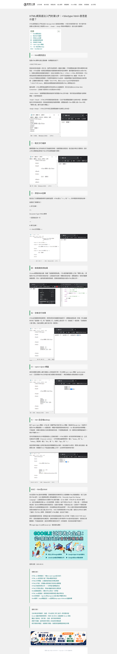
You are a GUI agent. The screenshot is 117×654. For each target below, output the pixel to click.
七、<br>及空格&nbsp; (37, 47)
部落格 (80, 4)
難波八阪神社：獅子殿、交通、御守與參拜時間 (46, 618)
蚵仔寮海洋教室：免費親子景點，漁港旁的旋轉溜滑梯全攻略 (50, 623)
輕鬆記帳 (53, 4)
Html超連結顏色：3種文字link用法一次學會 (45, 591)
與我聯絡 (86, 4)
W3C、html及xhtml (36, 49)
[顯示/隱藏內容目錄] (58, 31)
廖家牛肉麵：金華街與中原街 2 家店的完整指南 (46, 621)
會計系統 (46, 4)
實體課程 (66, 4)
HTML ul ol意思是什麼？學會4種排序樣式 (44, 578)
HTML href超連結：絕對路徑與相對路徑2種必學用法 (48, 593)
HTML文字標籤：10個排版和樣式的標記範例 (45, 581)
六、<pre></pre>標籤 (37, 44)
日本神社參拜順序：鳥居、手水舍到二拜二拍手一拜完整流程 (50, 613)
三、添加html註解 (35, 38)
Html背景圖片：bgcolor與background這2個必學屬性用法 (49, 596)
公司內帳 (39, 4)
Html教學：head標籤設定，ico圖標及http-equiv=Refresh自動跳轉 (52, 598)
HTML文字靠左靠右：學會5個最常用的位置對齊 (46, 588)
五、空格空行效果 (35, 42)
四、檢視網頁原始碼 (36, 40)
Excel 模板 (74, 4)
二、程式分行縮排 (35, 36)
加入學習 (93, 4)
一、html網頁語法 (35, 33)
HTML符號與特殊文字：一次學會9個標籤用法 (46, 586)
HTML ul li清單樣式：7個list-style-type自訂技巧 (46, 576)
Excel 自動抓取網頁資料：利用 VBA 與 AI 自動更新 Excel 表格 (51, 616)
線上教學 (59, 4)
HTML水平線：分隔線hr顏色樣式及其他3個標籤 (46, 583)
